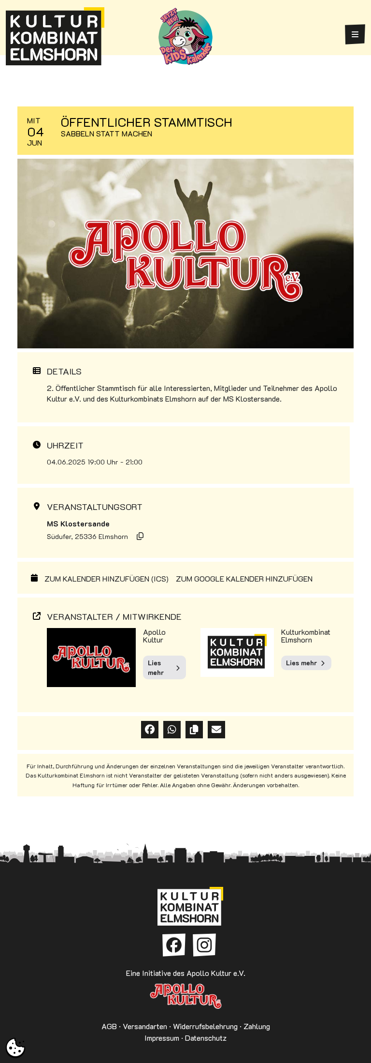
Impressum (161, 1038)
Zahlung (256, 1026)
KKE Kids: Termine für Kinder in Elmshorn (185, 36)
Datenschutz (206, 1038)
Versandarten (145, 1026)
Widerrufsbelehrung (205, 1026)
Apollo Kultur (154, 635)
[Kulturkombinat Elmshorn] (55, 36)
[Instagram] (204, 945)
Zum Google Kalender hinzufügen (244, 579)
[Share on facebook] (149, 729)
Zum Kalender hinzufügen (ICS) (106, 579)
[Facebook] (174, 945)
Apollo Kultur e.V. (185, 996)
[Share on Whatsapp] (172, 729)
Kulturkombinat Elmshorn (305, 635)
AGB (109, 1026)
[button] (15, 1047)
